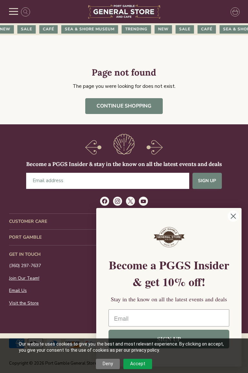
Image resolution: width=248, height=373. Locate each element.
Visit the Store (24, 303)
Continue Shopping (124, 105)
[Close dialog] (233, 216)
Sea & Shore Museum (88, 29)
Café (46, 29)
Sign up (207, 181)
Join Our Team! (24, 278)
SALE (24, 29)
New (161, 29)
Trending (134, 29)
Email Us (18, 290)
